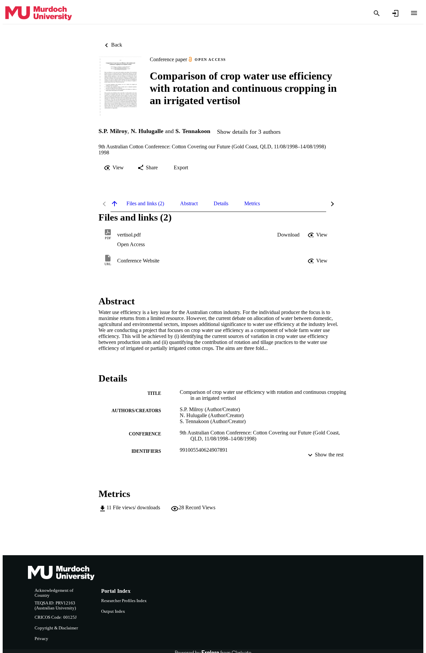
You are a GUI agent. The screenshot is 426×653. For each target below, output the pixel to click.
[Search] (376, 13)
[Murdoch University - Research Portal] (38, 13)
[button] (288, 235)
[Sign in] (395, 13)
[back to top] (114, 204)
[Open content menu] (414, 13)
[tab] (145, 204)
